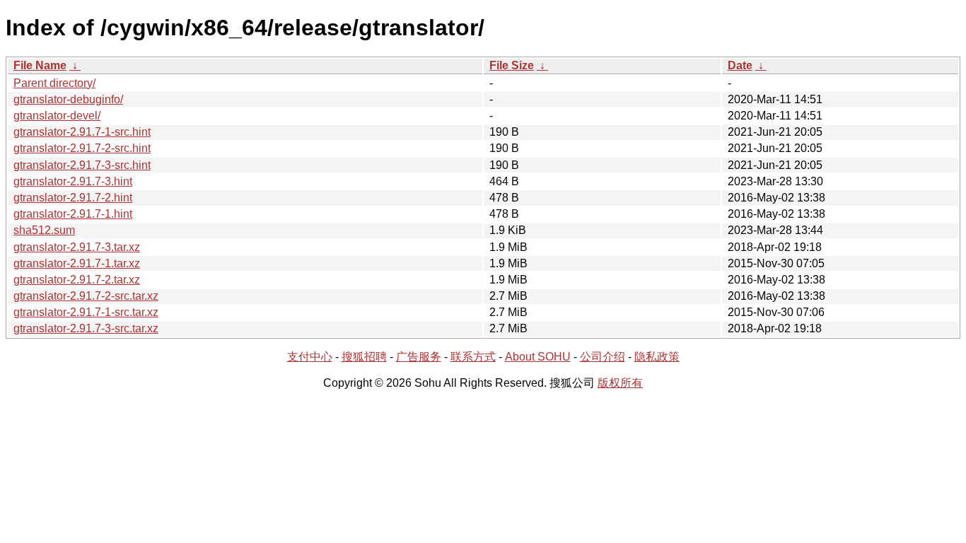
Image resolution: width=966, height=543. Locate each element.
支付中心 (309, 357)
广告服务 (418, 357)
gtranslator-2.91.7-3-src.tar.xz (85, 328)
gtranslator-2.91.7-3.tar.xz (76, 247)
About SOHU (538, 357)
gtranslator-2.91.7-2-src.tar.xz (85, 296)
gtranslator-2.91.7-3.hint (72, 181)
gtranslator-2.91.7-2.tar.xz (76, 280)
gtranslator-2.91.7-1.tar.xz (76, 263)
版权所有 (620, 383)
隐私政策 (657, 357)
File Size (511, 65)
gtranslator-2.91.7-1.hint (72, 214)
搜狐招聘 (364, 357)
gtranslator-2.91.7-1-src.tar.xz (85, 312)
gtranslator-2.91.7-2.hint (72, 198)
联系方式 (473, 357)
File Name (39, 65)
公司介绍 (602, 357)
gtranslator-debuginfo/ (68, 99)
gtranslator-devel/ (56, 116)
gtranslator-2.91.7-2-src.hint (82, 148)
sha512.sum (44, 230)
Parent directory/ (54, 83)
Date (740, 65)
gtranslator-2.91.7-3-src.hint (82, 165)
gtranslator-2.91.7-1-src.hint (82, 132)
